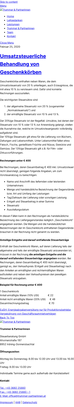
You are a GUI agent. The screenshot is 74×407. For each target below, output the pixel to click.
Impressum (6, 402)
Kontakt (11, 36)
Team (10, 32)
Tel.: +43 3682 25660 (12, 387)
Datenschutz (30, 402)
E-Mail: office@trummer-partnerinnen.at (23, 396)
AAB (17, 402)
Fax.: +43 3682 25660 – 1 (15, 392)
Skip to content (9, 1)
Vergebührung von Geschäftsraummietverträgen (28, 313)
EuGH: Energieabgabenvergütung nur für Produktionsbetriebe (35, 309)
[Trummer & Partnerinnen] (15, 9)
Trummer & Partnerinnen (20, 28)
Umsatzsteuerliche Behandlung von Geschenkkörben (23, 64)
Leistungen (13, 24)
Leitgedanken (14, 20)
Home (10, 16)
